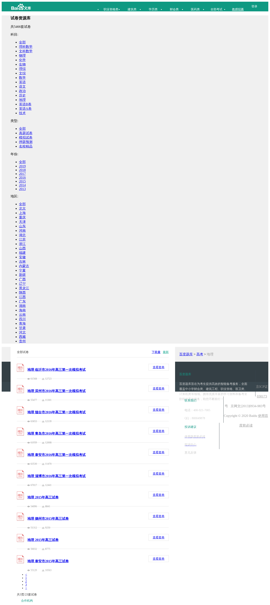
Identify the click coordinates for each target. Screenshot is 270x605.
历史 (22, 95)
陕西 (22, 292)
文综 (22, 73)
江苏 (22, 239)
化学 (22, 60)
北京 (22, 208)
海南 (22, 310)
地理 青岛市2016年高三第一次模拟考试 (56, 433)
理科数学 (25, 46)
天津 (22, 222)
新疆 (22, 275)
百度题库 (186, 354)
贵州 (22, 341)
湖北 (22, 235)
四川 (22, 319)
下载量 (156, 352)
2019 (22, 166)
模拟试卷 (25, 137)
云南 (22, 314)
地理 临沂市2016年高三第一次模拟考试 (56, 370)
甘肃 (22, 328)
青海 (22, 323)
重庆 (22, 217)
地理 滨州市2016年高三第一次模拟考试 (56, 391)
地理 (22, 100)
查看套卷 (159, 367)
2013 (22, 189)
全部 (22, 42)
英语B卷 (25, 104)
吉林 (22, 261)
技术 (22, 113)
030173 (262, 396)
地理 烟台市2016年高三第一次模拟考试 (56, 412)
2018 (22, 170)
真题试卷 (25, 133)
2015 (22, 181)
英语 (22, 82)
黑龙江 (24, 288)
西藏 (22, 337)
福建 (22, 252)
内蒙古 (24, 266)
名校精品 (25, 146)
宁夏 (22, 270)
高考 (199, 354)
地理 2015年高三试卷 (43, 497)
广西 (22, 279)
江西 (22, 297)
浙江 (22, 244)
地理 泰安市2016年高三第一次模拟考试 (56, 455)
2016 (22, 177)
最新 (166, 352)
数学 (22, 77)
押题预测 (25, 142)
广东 (22, 301)
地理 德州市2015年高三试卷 (48, 519)
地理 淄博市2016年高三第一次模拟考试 (56, 476)
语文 (22, 86)
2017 (22, 173)
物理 (22, 55)
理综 (22, 69)
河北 (22, 332)
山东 (22, 226)
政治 (22, 91)
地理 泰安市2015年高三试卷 (48, 561)
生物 (22, 64)
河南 (22, 230)
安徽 (22, 257)
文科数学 (25, 51)
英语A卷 (25, 108)
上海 (22, 213)
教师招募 (238, 9)
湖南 (22, 306)
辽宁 (22, 283)
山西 (22, 248)
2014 (22, 185)
